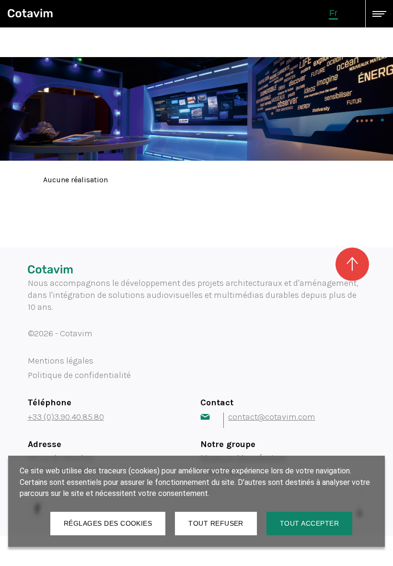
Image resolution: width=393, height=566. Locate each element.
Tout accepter (309, 523)
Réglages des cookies (108, 523)
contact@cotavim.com (271, 417)
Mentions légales (60, 360)
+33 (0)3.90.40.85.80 (66, 417)
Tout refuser (215, 523)
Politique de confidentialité (79, 375)
